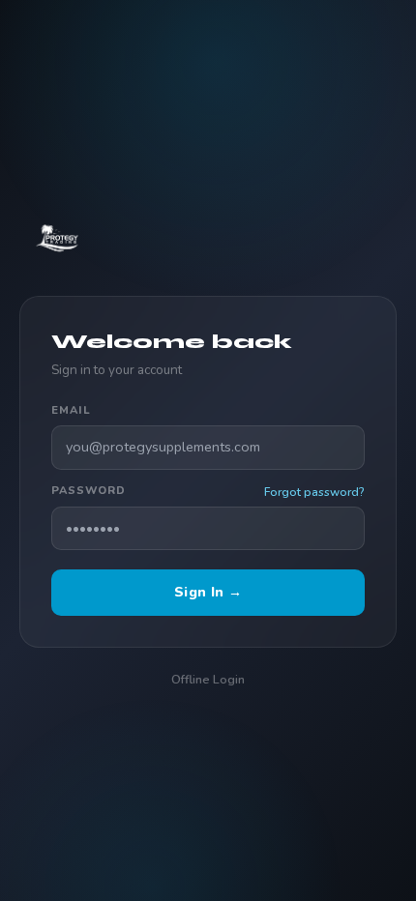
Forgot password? (314, 492)
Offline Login (208, 679)
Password (88, 490)
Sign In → (208, 591)
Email (70, 410)
